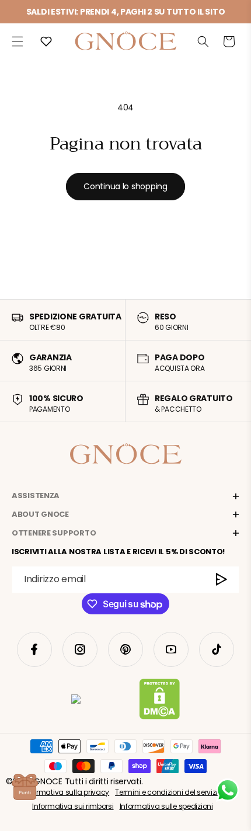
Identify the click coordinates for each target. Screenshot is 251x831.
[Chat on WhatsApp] (227, 790)
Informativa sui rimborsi (72, 806)
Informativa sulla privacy (66, 792)
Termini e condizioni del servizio (168, 792)
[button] (17, 41)
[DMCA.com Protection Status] (160, 701)
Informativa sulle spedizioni (166, 806)
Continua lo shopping (125, 186)
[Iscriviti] (222, 579)
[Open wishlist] (46, 41)
